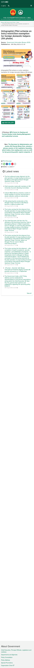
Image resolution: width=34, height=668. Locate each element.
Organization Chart (6, 665)
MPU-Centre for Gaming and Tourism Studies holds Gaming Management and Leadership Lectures (16, 134)
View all (29, 293)
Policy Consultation (6, 657)
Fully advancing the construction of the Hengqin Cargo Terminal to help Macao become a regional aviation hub (16, 202)
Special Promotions (7, 663)
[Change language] (8, 6)
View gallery (9, 122)
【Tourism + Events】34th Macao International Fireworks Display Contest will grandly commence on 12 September (17, 269)
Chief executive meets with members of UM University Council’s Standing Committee (18, 187)
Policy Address (5, 660)
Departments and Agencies (9, 655)
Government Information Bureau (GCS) (18, 42)
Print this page (7, 161)
